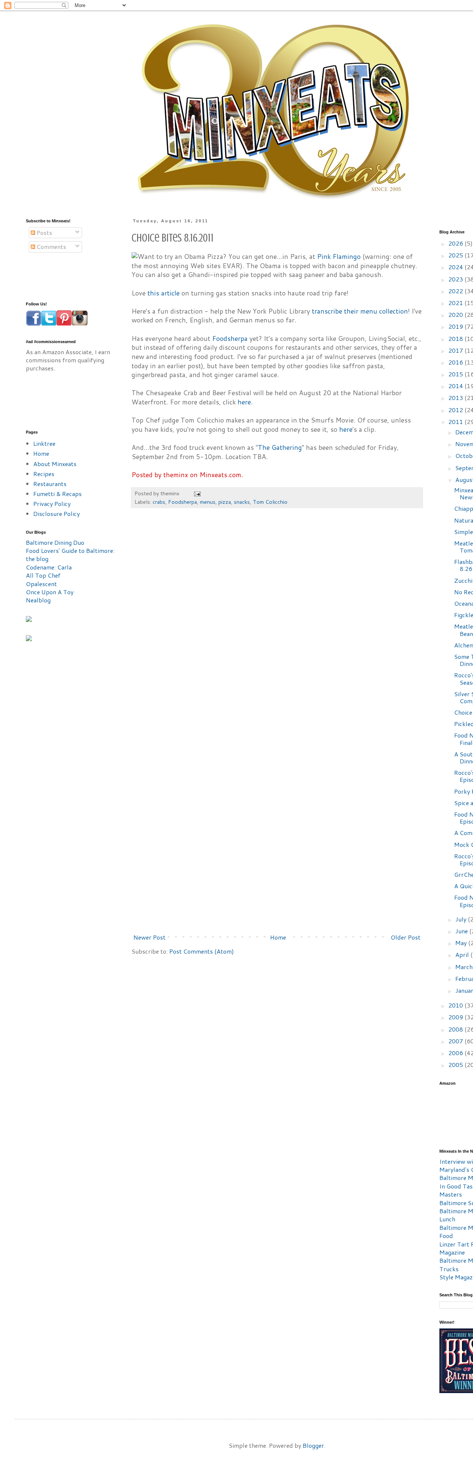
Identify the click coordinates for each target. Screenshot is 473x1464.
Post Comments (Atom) (201, 951)
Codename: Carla (49, 567)
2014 (456, 386)
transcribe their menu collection (360, 311)
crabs (159, 502)
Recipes (43, 473)
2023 (456, 279)
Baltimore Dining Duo (55, 542)
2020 (456, 314)
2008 (456, 1029)
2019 (456, 326)
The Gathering (280, 447)
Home (278, 937)
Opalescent (41, 583)
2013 (456, 397)
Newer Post (149, 937)
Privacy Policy (52, 503)
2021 (456, 302)
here (244, 402)
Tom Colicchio (270, 502)
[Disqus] (277, 625)
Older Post (406, 937)
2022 (456, 291)
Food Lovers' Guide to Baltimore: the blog (70, 554)
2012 (456, 410)
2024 (456, 267)
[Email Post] (196, 493)
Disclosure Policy (56, 513)
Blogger (313, 1445)
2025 (456, 255)
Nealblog (38, 600)
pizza (224, 502)
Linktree (44, 443)
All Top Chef (43, 575)
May (461, 942)
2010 (456, 1005)
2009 (456, 1017)
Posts (43, 232)
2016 (456, 362)
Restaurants (50, 483)
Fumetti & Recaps (57, 493)
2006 (456, 1053)
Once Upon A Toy (50, 592)
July (461, 919)
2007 (456, 1041)
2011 (456, 421)
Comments (50, 246)
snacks (242, 502)
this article (163, 293)
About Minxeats (54, 463)
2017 (456, 350)
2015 (456, 374)
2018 (456, 338)
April (462, 954)
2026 (456, 243)
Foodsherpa (230, 338)
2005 (456, 1064)
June (462, 931)
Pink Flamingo (339, 256)
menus (207, 502)
